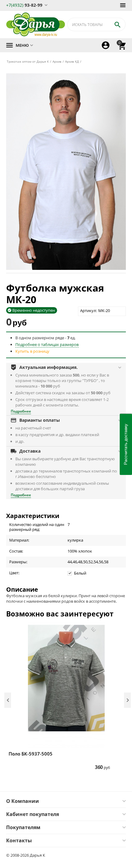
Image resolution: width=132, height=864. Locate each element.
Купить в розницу (32, 351)
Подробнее (21, 411)
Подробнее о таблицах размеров (47, 344)
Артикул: (88, 310)
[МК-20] (66, 171)
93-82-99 (24, 4)
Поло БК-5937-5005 (30, 753)
